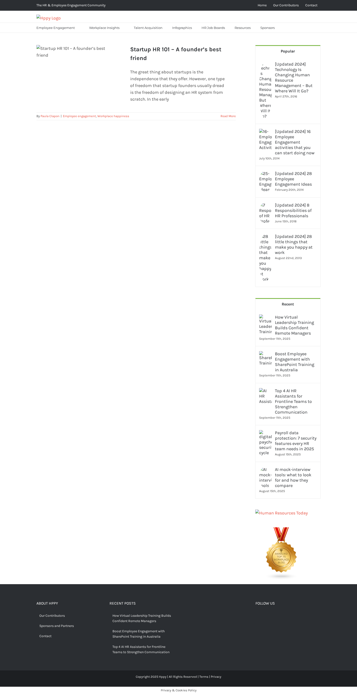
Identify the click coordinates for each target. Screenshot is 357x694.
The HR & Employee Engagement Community (71, 5)
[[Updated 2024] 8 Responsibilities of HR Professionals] (265, 205)
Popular (288, 51)
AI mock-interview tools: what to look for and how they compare (293, 477)
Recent (288, 304)
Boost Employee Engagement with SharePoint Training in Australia (294, 362)
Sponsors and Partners (56, 626)
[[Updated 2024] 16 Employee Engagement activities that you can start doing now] (265, 132)
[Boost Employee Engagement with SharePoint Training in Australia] (265, 354)
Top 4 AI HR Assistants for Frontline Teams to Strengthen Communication (293, 401)
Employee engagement (79, 116)
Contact (45, 636)
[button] (285, 28)
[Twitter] (265, 616)
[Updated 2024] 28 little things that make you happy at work (294, 244)
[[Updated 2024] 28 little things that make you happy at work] (265, 237)
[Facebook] (257, 616)
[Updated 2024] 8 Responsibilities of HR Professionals (293, 210)
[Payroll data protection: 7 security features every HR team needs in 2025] (265, 433)
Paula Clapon (50, 116)
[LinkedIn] (280, 616)
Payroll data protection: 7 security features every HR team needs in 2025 (295, 440)
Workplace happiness (113, 116)
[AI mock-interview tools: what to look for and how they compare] (265, 470)
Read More (228, 116)
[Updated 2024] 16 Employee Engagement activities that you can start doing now (294, 142)
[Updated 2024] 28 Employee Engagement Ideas (293, 179)
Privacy (216, 676)
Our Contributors (52, 616)
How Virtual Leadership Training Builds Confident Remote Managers (294, 325)
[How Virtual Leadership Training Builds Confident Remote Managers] (265, 318)
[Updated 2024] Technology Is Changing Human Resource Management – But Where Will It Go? (294, 77)
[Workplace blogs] (281, 530)
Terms (203, 676)
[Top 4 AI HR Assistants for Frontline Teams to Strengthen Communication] (265, 391)
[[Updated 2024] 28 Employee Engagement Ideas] (265, 174)
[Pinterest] (272, 616)
